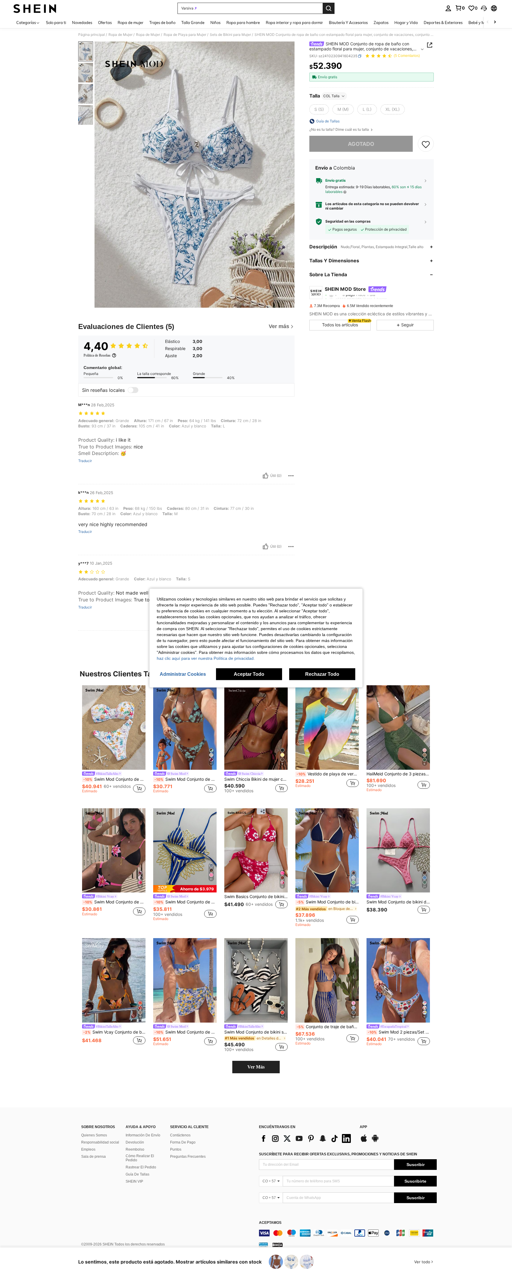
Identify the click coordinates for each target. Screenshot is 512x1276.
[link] (460, 8)
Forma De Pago (183, 1142)
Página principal (91, 35)
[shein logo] (34, 8)
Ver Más (256, 1066)
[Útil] (265, 475)
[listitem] (114, 742)
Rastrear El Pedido (141, 1167)
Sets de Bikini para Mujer (230, 35)
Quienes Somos (94, 1135)
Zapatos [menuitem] (381, 22)
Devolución (135, 1142)
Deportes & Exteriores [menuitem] (443, 22)
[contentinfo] (348, 1233)
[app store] (364, 1141)
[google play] (375, 1141)
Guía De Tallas (137, 1174)
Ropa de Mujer (120, 35)
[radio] (319, 109)
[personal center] (448, 8)
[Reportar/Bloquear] (291, 475)
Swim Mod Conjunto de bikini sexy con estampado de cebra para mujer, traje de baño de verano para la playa (256, 1032)
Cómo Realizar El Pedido (140, 1158)
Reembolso (135, 1149)
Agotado (361, 144)
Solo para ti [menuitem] (56, 22)
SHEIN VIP (134, 1181)
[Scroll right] (495, 22)
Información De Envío (143, 1135)
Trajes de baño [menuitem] (162, 22)
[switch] (133, 390)
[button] (483, 8)
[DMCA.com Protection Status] (277, 1245)
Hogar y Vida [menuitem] (406, 22)
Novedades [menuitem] (82, 22)
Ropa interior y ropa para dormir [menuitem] (294, 22)
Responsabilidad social (100, 1142)
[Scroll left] (488, 22)
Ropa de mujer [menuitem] (130, 22)
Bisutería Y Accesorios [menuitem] (348, 22)
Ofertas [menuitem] (105, 22)
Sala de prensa (93, 1156)
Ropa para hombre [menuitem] (243, 22)
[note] (185, 888)
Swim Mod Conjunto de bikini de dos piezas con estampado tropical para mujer (185, 779)
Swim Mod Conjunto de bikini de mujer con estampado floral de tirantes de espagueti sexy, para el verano (398, 902)
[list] (306, 1138)
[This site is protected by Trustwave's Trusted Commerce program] (263, 1245)
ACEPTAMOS (270, 1223)
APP (363, 1127)
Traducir (85, 461)
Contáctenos (180, 1135)
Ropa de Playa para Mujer (185, 35)
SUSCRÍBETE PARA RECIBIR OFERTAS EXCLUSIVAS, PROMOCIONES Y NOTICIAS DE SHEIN (338, 1154)
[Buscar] (329, 8)
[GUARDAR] (426, 144)
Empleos (88, 1149)
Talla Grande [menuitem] (192, 22)
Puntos (175, 1149)
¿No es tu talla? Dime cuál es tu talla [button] (339, 129)
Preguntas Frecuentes (188, 1156)
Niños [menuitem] (215, 22)
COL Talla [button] (331, 96)
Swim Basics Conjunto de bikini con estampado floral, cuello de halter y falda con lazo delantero (256, 896)
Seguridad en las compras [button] (348, 221)
